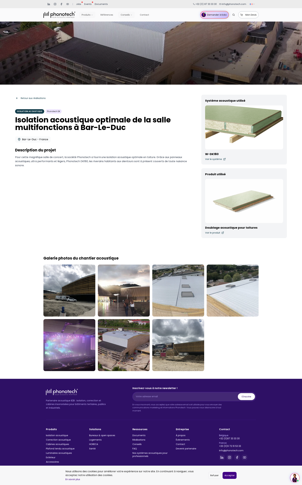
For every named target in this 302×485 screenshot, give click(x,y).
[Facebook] (61, 4)
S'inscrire (246, 396)
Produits (86, 14)
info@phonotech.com (231, 450)
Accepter (229, 475)
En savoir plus (72, 479)
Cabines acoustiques (57, 444)
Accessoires (52, 461)
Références (107, 14)
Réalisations (138, 439)
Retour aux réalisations (33, 98)
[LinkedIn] (49, 4)
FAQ (134, 448)
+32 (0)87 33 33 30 (229, 438)
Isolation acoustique (57, 435)
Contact (144, 14)
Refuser (214, 475)
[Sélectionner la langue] (252, 4)
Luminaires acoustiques (59, 453)
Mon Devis (251, 14)
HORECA (93, 444)
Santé (92, 448)
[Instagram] (55, 4)
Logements (95, 439)
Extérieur (50, 457)
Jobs (78, 4)
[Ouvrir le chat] (294, 477)
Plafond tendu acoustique (60, 448)
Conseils (125, 14)
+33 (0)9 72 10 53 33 (230, 446)
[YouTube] (67, 4)
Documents (101, 4)
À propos (180, 435)
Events (88, 4)
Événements (183, 439)
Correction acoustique (58, 439)
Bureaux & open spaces (102, 435)
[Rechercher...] (233, 14)
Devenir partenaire (186, 448)
